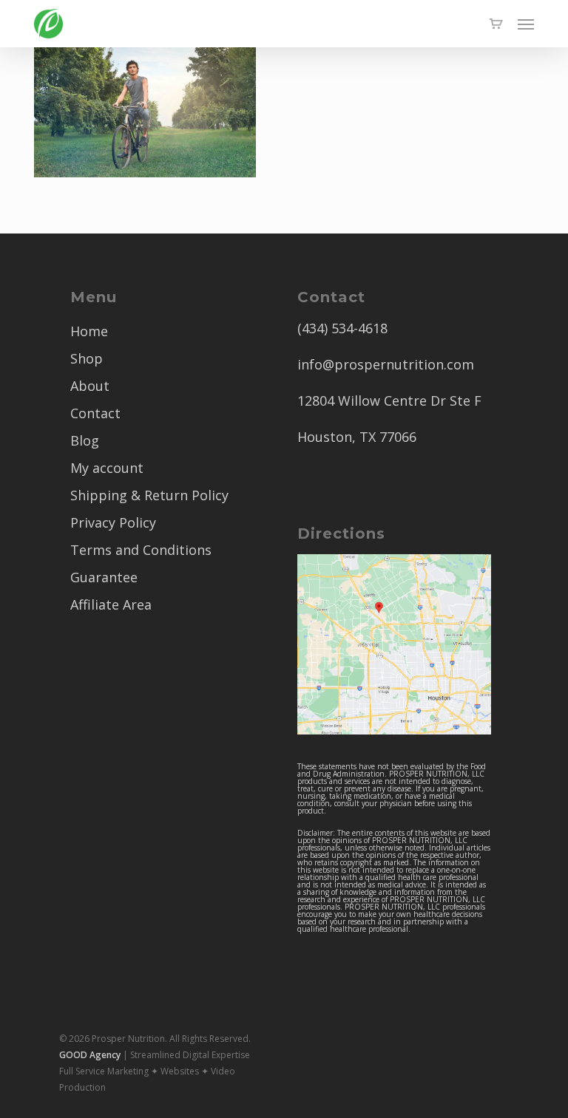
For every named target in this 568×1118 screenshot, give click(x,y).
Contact (95, 413)
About (89, 386)
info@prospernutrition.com (385, 364)
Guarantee (104, 577)
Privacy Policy (113, 522)
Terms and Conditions (141, 550)
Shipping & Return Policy (149, 495)
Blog (84, 440)
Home (89, 331)
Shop (86, 358)
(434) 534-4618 (342, 328)
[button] (526, 23)
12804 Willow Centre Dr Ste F (389, 400)
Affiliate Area (111, 604)
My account (106, 468)
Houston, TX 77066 (356, 437)
